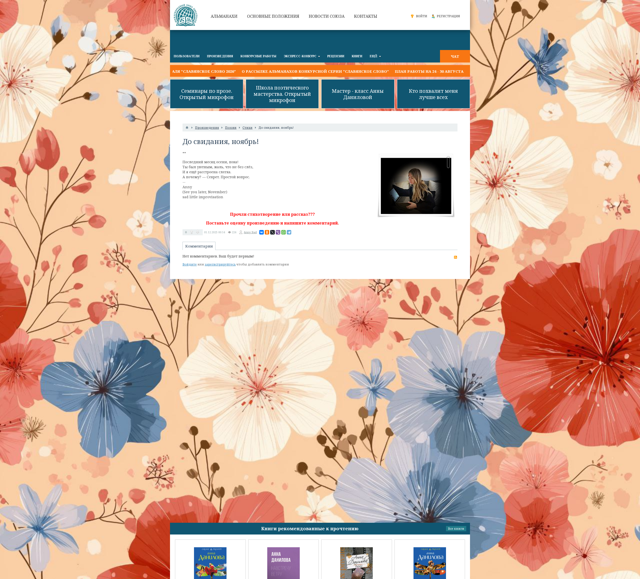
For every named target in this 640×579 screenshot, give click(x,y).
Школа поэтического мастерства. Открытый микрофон (282, 94)
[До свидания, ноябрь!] (416, 185)
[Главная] (187, 128)
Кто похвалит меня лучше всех (433, 94)
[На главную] (186, 15)
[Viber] (278, 232)
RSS (456, 257)
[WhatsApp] (283, 232)
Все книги (456, 528)
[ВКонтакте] (261, 232)
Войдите (189, 264)
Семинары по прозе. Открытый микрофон (207, 94)
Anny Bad (250, 232)
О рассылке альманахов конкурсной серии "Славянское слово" (256, 71)
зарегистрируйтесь (220, 264)
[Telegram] (289, 232)
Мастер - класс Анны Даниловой (358, 94)
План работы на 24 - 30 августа (370, 71)
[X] (272, 232)
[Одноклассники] (267, 232)
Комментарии (199, 246)
